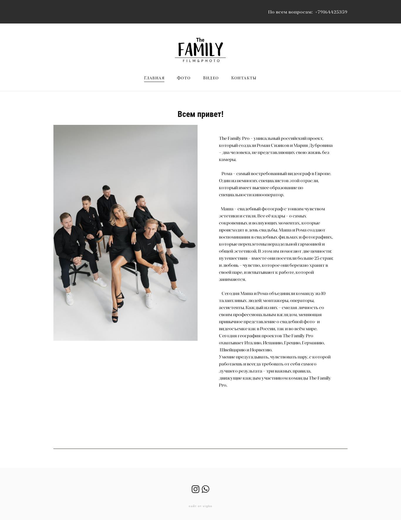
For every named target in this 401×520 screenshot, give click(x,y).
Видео (211, 78)
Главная (154, 78)
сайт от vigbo (200, 506)
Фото (184, 78)
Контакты (244, 78)
